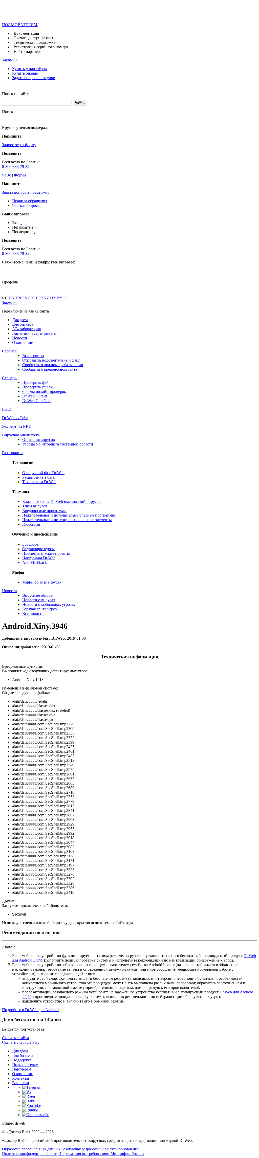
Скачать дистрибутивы (33, 38)
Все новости (33, 613)
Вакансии (20, 1083)
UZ (53, 298)
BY (60, 298)
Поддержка (22, 1060)
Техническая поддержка (34, 42)
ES (25, 298)
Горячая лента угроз (39, 609)
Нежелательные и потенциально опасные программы (68, 515)
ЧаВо (6, 175)
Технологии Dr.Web (39, 482)
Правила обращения (29, 201)
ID (65, 298)
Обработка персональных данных (31, 1149)
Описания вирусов (38, 439)
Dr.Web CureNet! (36, 400)
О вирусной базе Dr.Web (43, 473)
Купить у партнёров (29, 68)
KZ (47, 298)
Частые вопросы (26, 205)
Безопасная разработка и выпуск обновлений (100, 1149)
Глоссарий (31, 524)
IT (36, 298)
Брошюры (30, 544)
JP (41, 298)
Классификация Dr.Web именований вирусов (61, 501)
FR (31, 298)
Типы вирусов (34, 506)
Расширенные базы (38, 477)
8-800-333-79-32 (15, 166)
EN (19, 298)
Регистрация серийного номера (41, 47)
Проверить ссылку (38, 387)
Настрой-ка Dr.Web (38, 558)
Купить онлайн (25, 73)
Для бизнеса (22, 324)
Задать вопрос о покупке (33, 78)
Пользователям (25, 1064)
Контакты (20, 1078)
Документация (26, 33)
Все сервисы (33, 355)
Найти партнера (27, 51)
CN (12, 298)
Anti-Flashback (34, 562)
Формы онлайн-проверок (44, 391)
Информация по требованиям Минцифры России (101, 1153)
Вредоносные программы (44, 510)
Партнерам (21, 1069)
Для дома (20, 320)
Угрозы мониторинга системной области (57, 444)
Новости (19, 338)
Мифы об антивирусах (41, 582)
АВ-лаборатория (26, 329)
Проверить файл (36, 382)
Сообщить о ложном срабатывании (52, 365)
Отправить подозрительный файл (51, 360)
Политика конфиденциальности (29, 1153)
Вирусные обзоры (37, 595)
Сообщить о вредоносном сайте (49, 369)
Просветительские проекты (46, 553)
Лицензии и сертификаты (34, 333)
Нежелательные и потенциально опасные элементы (67, 520)
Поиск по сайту (15, 94)
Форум (20, 175)
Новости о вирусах (38, 600)
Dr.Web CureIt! (34, 396)
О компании (22, 342)
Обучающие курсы (38, 549)
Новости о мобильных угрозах (48, 604)
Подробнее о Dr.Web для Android (30, 1010)
